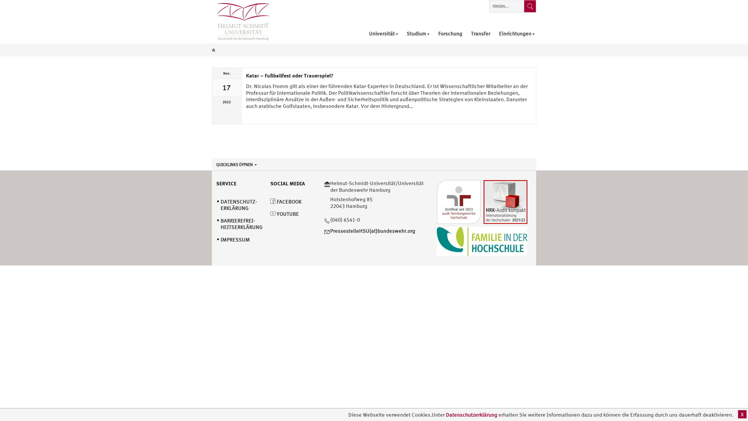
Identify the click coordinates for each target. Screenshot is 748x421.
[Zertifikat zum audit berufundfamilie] (459, 201)
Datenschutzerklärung (471, 415)
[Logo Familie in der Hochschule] (482, 241)
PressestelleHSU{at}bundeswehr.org (372, 231)
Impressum (235, 240)
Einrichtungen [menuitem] (515, 34)
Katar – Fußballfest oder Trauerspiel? (289, 75)
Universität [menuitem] (382, 34)
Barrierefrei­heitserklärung (242, 224)
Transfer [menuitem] (480, 34)
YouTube (287, 214)
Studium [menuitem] (416, 34)
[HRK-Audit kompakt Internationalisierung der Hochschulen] (505, 201)
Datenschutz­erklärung (239, 205)
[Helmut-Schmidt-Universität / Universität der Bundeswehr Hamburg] (241, 22)
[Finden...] (530, 6)
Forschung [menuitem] (450, 34)
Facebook (289, 202)
